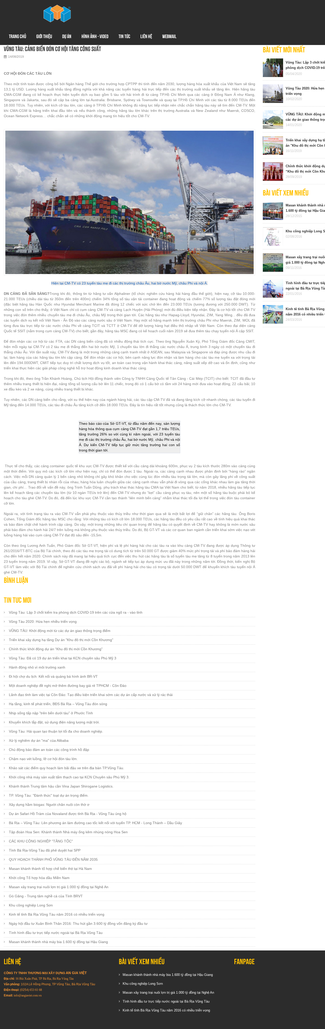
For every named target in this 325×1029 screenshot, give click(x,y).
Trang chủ (17, 36)
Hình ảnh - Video (95, 36)
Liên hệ (146, 36)
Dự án (66, 36)
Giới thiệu (44, 36)
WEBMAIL (169, 36)
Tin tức (124, 36)
